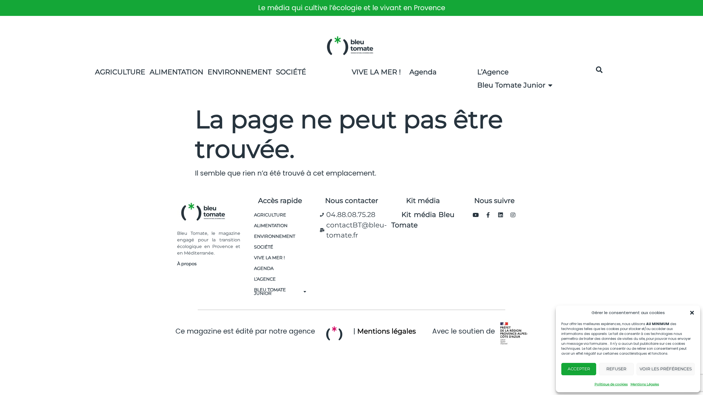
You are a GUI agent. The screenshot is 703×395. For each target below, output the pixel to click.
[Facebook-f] (488, 215)
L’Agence (493, 72)
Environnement (240, 72)
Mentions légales (386, 331)
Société (291, 72)
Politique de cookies (611, 384)
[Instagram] (512, 215)
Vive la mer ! (269, 257)
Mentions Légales (645, 384)
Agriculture (120, 72)
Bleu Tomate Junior (511, 85)
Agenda (423, 72)
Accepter (579, 368)
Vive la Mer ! (376, 72)
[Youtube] (475, 215)
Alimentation (176, 72)
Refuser (616, 368)
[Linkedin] (500, 215)
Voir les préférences (666, 368)
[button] (692, 312)
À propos (187, 263)
